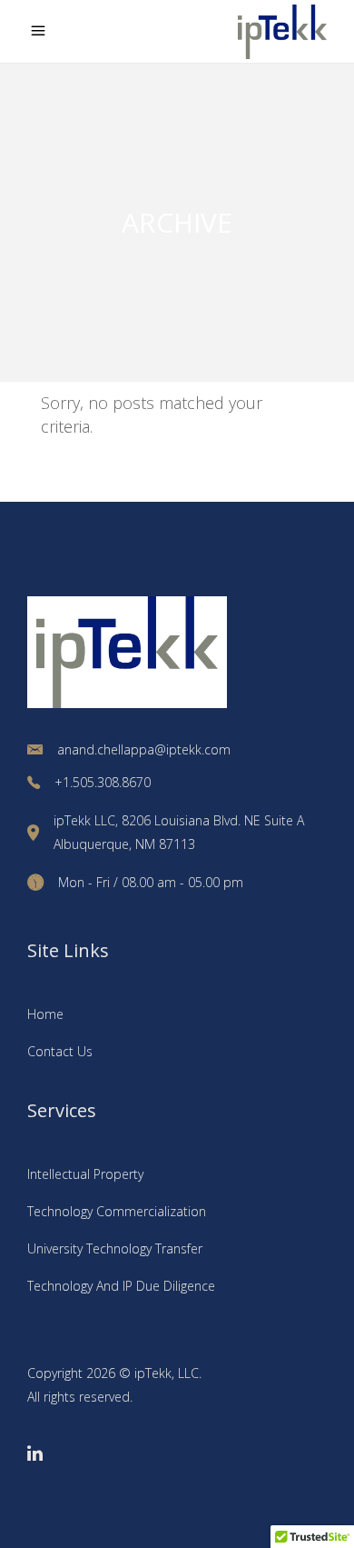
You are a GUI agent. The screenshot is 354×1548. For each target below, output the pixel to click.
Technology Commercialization (116, 1211)
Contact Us (60, 1051)
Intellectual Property (85, 1174)
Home (45, 1014)
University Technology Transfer (114, 1248)
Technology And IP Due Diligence (121, 1285)
